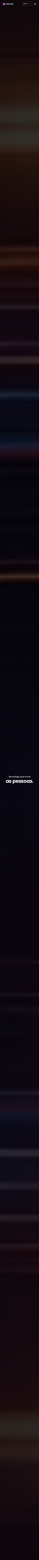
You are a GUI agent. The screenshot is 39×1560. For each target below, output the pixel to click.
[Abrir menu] (35, 4)
